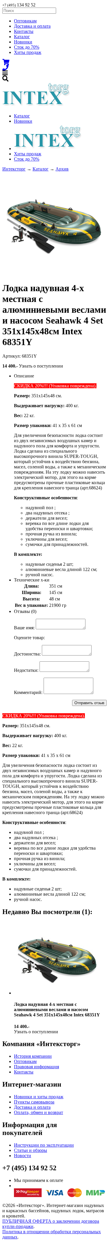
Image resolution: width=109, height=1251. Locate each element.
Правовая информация (36, 1066)
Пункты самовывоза (34, 1101)
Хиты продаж (27, 52)
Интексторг (14, 168)
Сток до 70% (26, 47)
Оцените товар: (29, 637)
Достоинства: (27, 653)
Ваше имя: (24, 627)
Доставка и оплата (32, 26)
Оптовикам (25, 20)
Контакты (23, 31)
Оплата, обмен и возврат (38, 1112)
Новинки (23, 41)
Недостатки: (26, 670)
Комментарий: (28, 692)
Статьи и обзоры (30, 1150)
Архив (62, 168)
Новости (22, 1155)
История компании (33, 1056)
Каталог (22, 36)
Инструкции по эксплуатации (44, 1145)
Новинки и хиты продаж (38, 1096)
